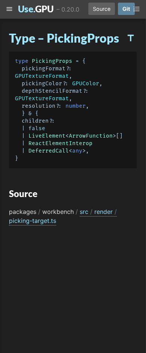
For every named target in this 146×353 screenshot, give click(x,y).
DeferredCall (48, 151)
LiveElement (47, 136)
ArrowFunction (91, 136)
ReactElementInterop (60, 143)
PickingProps (52, 61)
